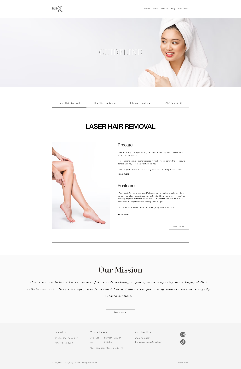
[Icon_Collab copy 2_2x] (182, 342)
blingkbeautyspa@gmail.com (148, 342)
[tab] (69, 103)
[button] (165, 9)
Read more (123, 174)
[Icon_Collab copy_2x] (182, 334)
